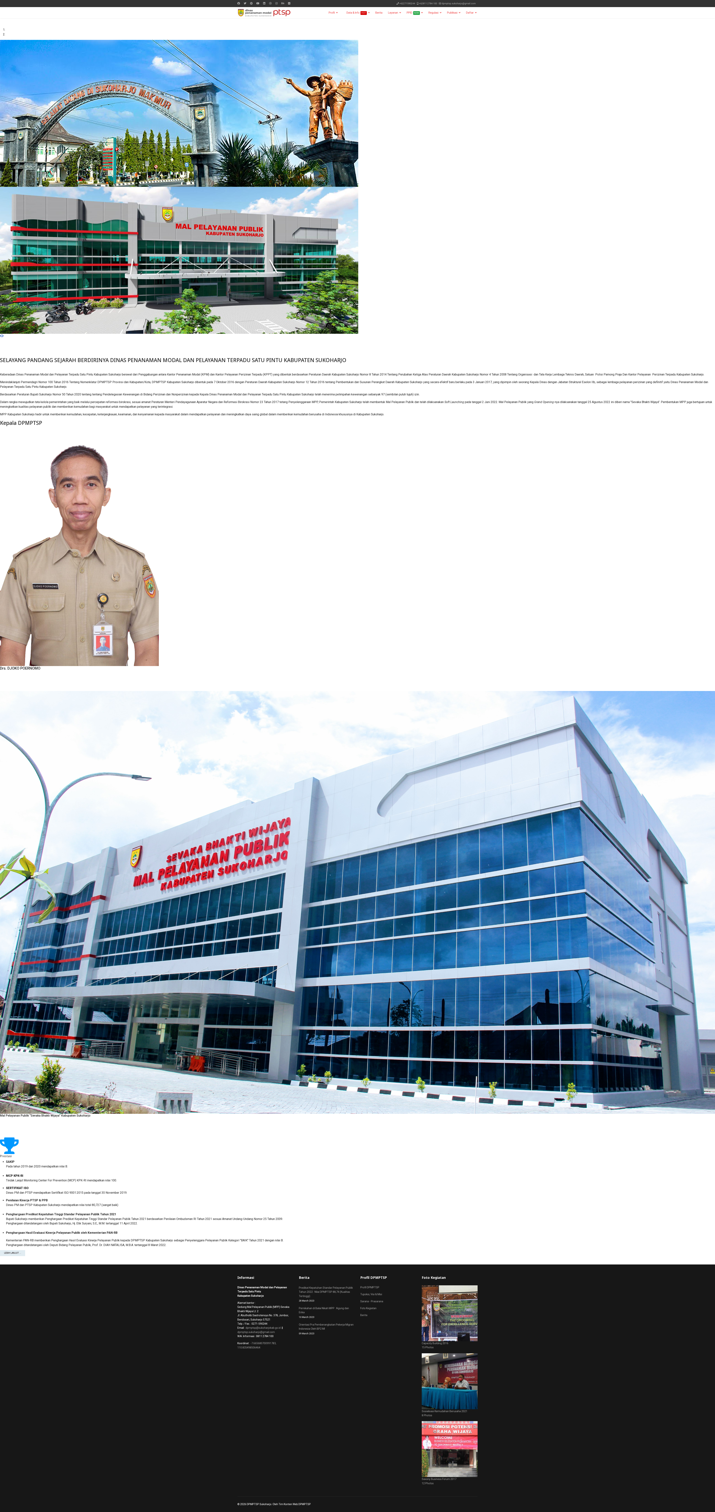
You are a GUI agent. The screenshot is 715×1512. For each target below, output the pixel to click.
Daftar (470, 12)
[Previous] (1, 336)
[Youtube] (257, 3)
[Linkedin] (264, 3)
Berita (378, 12)
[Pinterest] (251, 3)
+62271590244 (407, 3)
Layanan (393, 12)
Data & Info (356, 12)
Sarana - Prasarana (371, 1301)
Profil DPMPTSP (369, 1287)
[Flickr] (289, 3)
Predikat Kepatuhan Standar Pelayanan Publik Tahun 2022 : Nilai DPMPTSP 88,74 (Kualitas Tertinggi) (326, 1294)
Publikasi (452, 12)
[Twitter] (245, 3)
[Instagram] (276, 3)
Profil (332, 12)
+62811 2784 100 (428, 3)
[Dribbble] (270, 3)
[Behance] (282, 3)
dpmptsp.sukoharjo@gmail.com (459, 3)
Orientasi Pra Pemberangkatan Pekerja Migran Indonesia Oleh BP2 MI (326, 1329)
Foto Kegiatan (368, 1308)
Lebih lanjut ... (12, 1253)
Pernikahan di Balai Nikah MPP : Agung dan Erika (324, 1312)
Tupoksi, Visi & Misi (371, 1294)
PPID (413, 12)
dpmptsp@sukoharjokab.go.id (263, 1327)
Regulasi (433, 12)
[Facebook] (238, 3)
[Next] (3, 336)
